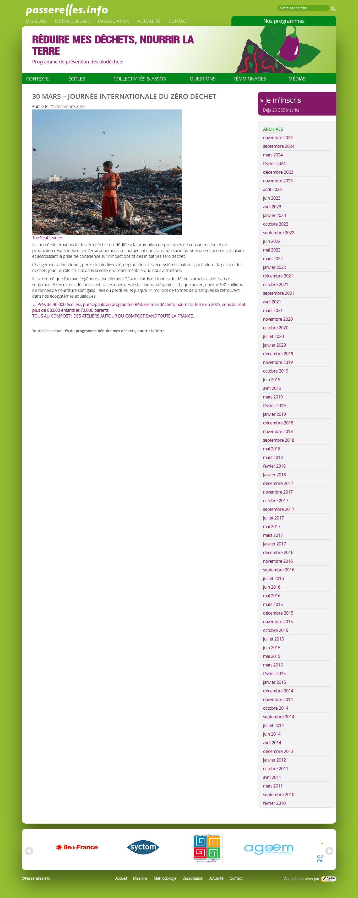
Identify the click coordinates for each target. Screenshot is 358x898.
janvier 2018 (274, 475)
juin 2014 (271, 734)
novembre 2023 (278, 181)
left (28, 851)
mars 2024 (273, 155)
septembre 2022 (278, 233)
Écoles (76, 78)
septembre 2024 (278, 146)
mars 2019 (273, 397)
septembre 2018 (278, 440)
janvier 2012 (274, 760)
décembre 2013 (278, 751)
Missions (36, 21)
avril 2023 (272, 207)
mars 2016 (273, 604)
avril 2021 (272, 302)
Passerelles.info (66, 9)
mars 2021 (273, 310)
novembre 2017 (278, 492)
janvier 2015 (274, 682)
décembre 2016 (278, 552)
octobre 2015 (275, 630)
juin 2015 (271, 647)
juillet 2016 (273, 578)
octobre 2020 (275, 328)
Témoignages (250, 78)
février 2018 (274, 466)
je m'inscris (283, 100)
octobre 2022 (275, 224)
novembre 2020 (278, 319)
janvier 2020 (274, 345)
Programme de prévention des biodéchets (77, 61)
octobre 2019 (275, 371)
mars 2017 (273, 535)
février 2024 (274, 163)
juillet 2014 (273, 725)
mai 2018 (271, 449)
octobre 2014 (275, 708)
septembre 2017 (278, 509)
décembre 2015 (278, 613)
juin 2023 (271, 198)
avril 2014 (272, 743)
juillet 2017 (273, 518)
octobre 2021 (275, 284)
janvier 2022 (274, 267)
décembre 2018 (278, 423)
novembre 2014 (278, 699)
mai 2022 (271, 250)
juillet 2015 (273, 639)
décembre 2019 (278, 354)
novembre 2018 (278, 431)
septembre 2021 (278, 293)
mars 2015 (273, 665)
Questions (202, 78)
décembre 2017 (278, 483)
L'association (114, 21)
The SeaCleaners (47, 237)
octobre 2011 (275, 768)
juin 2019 (271, 379)
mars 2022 (273, 258)
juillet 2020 (273, 336)
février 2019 (274, 405)
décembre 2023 (278, 172)
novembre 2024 (278, 137)
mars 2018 (273, 457)
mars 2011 (273, 786)
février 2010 (274, 803)
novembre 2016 (278, 561)
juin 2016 (271, 587)
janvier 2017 (274, 544)
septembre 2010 (278, 794)
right (329, 851)
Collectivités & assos (139, 78)
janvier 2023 (274, 215)
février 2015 (274, 673)
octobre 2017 (275, 500)
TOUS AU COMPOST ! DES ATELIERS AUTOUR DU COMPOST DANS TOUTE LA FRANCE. (115, 316)
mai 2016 (271, 596)
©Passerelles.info (36, 878)
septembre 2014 (278, 717)
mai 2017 (271, 526)
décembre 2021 (278, 276)
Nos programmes (284, 20)
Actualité (149, 21)
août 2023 (272, 189)
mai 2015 (271, 656)
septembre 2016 (278, 570)
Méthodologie (72, 21)
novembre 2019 (278, 362)
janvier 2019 (274, 414)
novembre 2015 (278, 622)
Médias (297, 78)
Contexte (37, 78)
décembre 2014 (278, 691)
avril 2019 (272, 388)
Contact (178, 21)
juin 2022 (271, 241)
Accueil (121, 878)
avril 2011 (272, 777)
